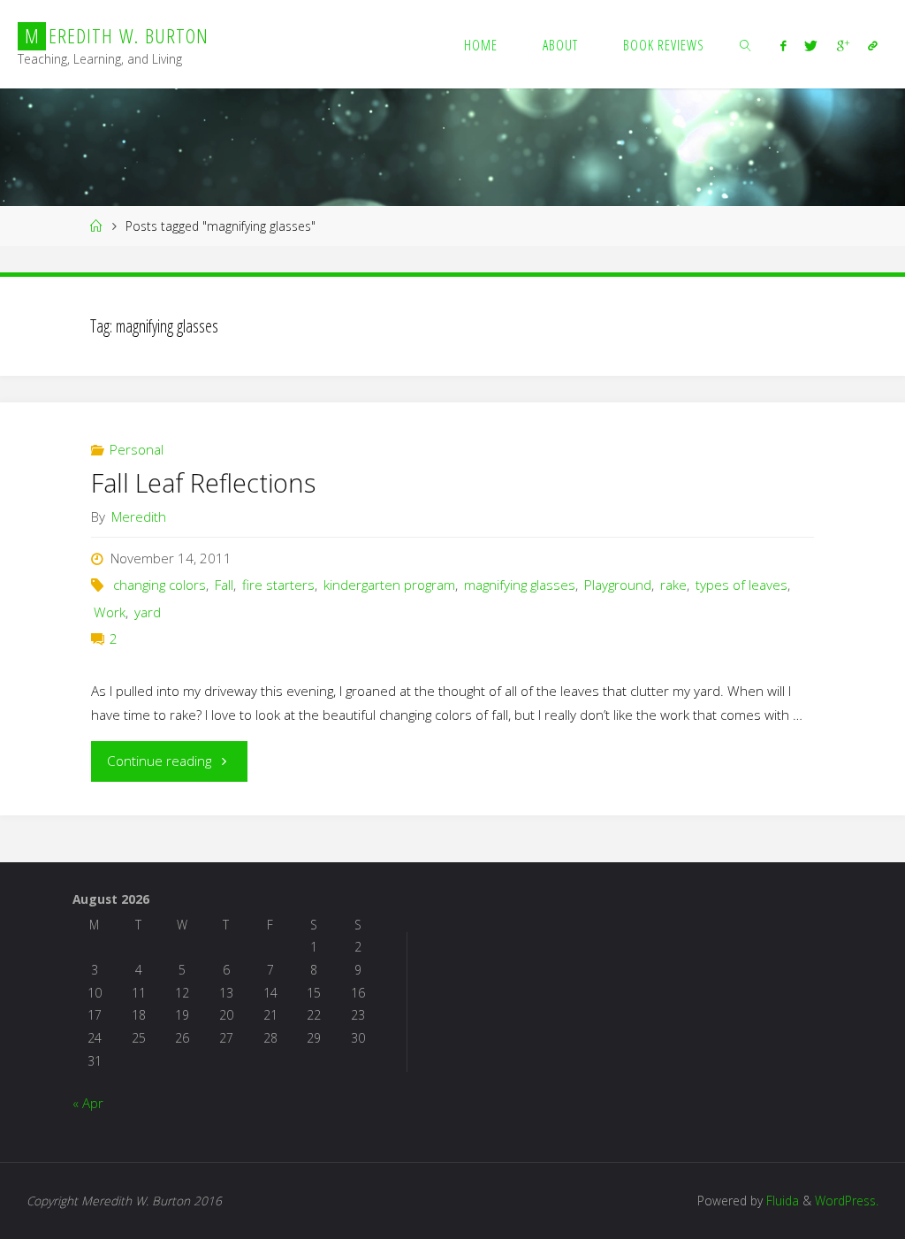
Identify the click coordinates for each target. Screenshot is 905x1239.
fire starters (278, 584)
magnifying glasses (519, 584)
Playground (617, 584)
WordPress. (846, 1200)
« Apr (87, 1103)
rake (673, 584)
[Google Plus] (842, 45)
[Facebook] (783, 45)
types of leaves (741, 584)
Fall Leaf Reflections (203, 483)
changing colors (159, 584)
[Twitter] (811, 45)
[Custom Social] (872, 45)
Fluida (781, 1200)
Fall (224, 584)
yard (147, 612)
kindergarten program (389, 584)
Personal (137, 449)
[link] (745, 44)
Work (109, 612)
